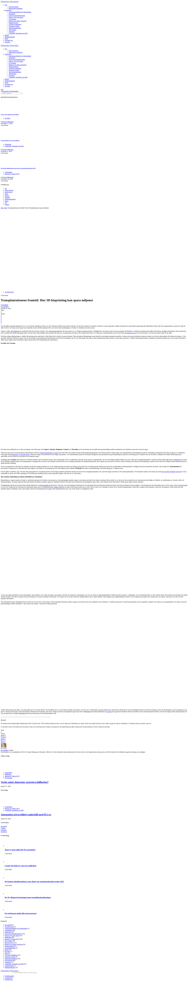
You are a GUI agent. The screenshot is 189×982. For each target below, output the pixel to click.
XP (6, 188)
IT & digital (12, 19)
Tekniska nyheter (14, 26)
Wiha (6, 194)
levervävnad (183, 485)
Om (6, 5)
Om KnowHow (14, 7)
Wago (6, 201)
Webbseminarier (10, 37)
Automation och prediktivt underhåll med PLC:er (26, 814)
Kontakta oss (9, 40)
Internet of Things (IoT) (12, 174)
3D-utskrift (8, 925)
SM (6, 953)
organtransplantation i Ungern (49, 453)
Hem (2, 208)
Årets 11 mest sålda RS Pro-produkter (10, 114)
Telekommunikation (15, 28)
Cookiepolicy (9, 978)
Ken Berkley (5, 307)
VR (6, 203)
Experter (109, 711)
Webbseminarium (10, 199)
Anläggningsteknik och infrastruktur (20, 12)
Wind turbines (9, 190)
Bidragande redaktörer (16, 8)
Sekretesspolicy (9, 976)
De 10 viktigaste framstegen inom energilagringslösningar (28, 897)
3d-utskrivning (9, 292)
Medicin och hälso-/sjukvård (17, 21)
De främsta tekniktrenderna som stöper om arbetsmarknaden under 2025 (18, 168)
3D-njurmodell (43, 485)
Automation (8, 172)
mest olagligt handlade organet (171, 471)
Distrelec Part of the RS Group (15, 972)
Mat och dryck (9, 942)
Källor (56, 487)
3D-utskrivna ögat (130, 333)
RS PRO (7, 118)
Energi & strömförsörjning (17, 15)
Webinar (7, 197)
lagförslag (177, 459)
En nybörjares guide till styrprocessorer (21, 913)
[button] (2, 89)
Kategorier (8, 10)
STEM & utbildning (15, 24)
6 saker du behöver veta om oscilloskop (10, 140)
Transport (12, 31)
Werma (7, 196)
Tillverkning (12, 30)
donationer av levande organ (20, 454)
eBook (7, 35)
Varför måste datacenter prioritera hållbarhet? (25, 782)
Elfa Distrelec (15, 331)
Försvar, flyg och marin (16, 17)
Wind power (8, 192)
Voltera (7, 204)
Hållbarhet (8, 774)
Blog (5, 208)
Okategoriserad (13, 23)
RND (6, 39)
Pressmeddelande (10, 948)
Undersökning (9, 966)
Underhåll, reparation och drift (18, 33)
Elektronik (12, 14)
